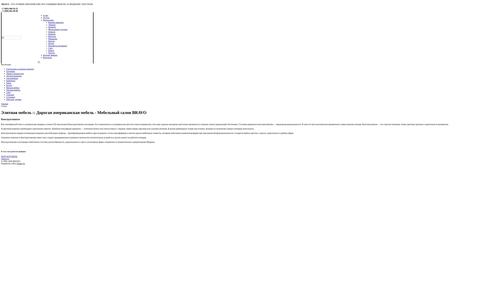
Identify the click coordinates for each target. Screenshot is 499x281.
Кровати (52, 27)
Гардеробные (12, 78)
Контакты (47, 57)
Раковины (52, 39)
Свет (50, 48)
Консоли (52, 36)
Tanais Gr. (21, 163)
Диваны (51, 25)
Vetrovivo (5, 159)
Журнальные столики (57, 29)
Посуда (51, 53)
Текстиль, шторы (13, 99)
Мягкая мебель (12, 88)
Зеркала (51, 32)
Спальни (10, 95)
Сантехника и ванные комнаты (20, 69)
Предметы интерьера (57, 46)
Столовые (10, 97)
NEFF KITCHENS (9, 156)
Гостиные (10, 71)
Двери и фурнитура (15, 74)
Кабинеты (10, 81)
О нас (45, 15)
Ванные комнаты (56, 22)
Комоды (51, 34)
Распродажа (48, 20)
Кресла (51, 41)
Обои (8, 83)
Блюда (51, 50)
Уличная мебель (13, 90)
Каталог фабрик (50, 55)
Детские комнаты (14, 76)
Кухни (51, 43)
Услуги (46, 18)
